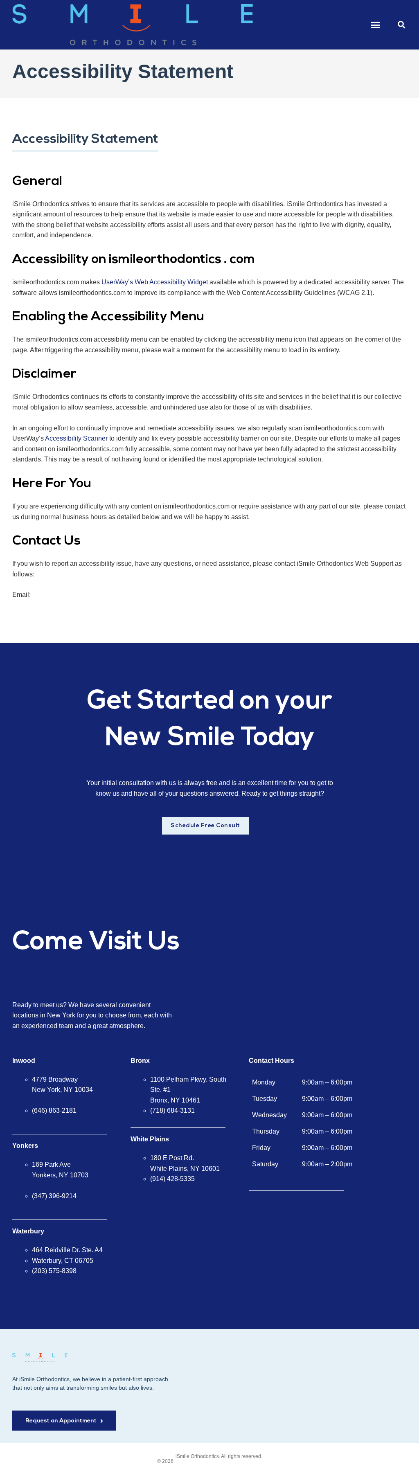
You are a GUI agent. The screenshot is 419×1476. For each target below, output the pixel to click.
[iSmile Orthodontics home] (40, 1357)
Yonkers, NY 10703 (60, 1175)
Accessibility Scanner (76, 438)
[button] (375, 25)
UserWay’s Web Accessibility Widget (154, 282)
